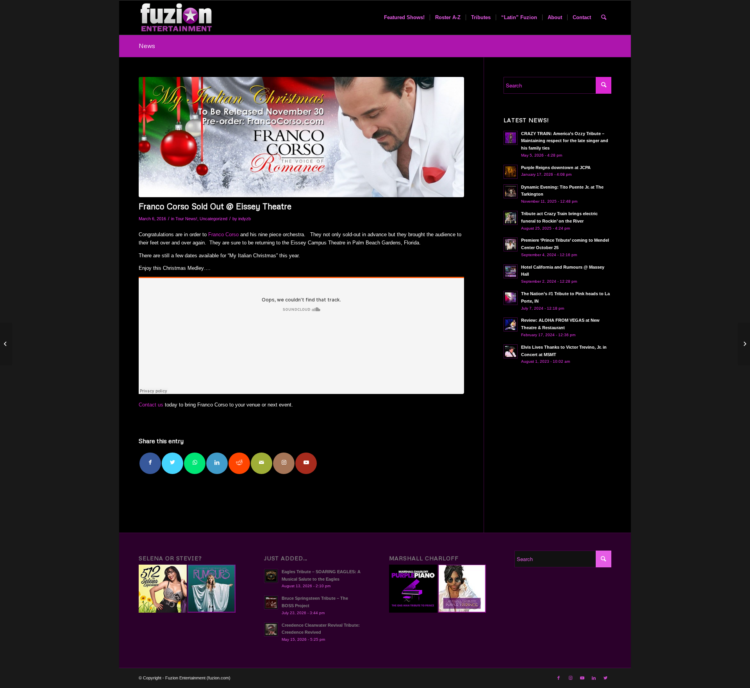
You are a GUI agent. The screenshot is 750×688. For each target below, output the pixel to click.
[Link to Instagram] (284, 463)
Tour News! (186, 218)
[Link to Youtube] (306, 463)
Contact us (151, 405)
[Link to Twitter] (605, 678)
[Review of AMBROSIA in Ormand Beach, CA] (744, 344)
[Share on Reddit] (239, 463)
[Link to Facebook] (558, 678)
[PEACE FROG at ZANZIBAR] (6, 344)
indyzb (244, 218)
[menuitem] (404, 17)
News (147, 46)
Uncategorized (213, 218)
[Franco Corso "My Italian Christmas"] (301, 137)
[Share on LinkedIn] (217, 463)
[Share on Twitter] (172, 463)
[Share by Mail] (261, 463)
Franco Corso (223, 234)
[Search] (603, 17)
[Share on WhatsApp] (194, 463)
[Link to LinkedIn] (594, 678)
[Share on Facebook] (150, 463)
